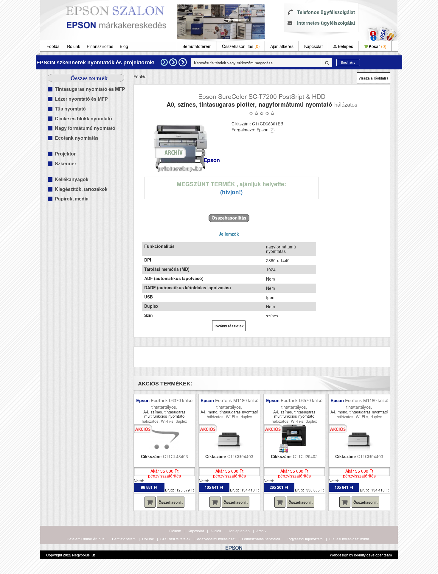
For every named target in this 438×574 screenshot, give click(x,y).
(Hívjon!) (231, 192)
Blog (124, 46)
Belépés (345, 46)
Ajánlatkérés (281, 46)
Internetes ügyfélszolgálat (326, 23)
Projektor (65, 153)
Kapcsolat (313, 46)
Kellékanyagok (71, 179)
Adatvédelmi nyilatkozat (216, 538)
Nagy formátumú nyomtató (85, 128)
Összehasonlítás (241, 46)
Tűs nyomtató (70, 108)
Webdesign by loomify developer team (361, 554)
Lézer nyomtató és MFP (81, 98)
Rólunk (73, 46)
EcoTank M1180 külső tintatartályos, (236, 403)
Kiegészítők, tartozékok (81, 189)
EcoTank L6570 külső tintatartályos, (301, 403)
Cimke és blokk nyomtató (83, 118)
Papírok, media (71, 198)
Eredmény (348, 62)
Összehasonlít (171, 502)
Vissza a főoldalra (373, 78)
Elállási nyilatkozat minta (349, 538)
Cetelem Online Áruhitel (86, 538)
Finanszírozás (100, 46)
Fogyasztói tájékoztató (305, 538)
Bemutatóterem (197, 46)
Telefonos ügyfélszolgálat (326, 12)
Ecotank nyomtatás (77, 137)
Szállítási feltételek (175, 538)
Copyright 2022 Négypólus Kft (70, 554)
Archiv (261, 530)
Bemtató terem (124, 538)
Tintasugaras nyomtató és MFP (90, 88)
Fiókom (175, 530)
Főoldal (53, 46)
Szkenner (65, 163)
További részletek (229, 326)
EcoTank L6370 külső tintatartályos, (171, 403)
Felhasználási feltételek (261, 538)
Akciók (215, 530)
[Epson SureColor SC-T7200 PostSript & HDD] (180, 146)
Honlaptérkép (239, 530)
